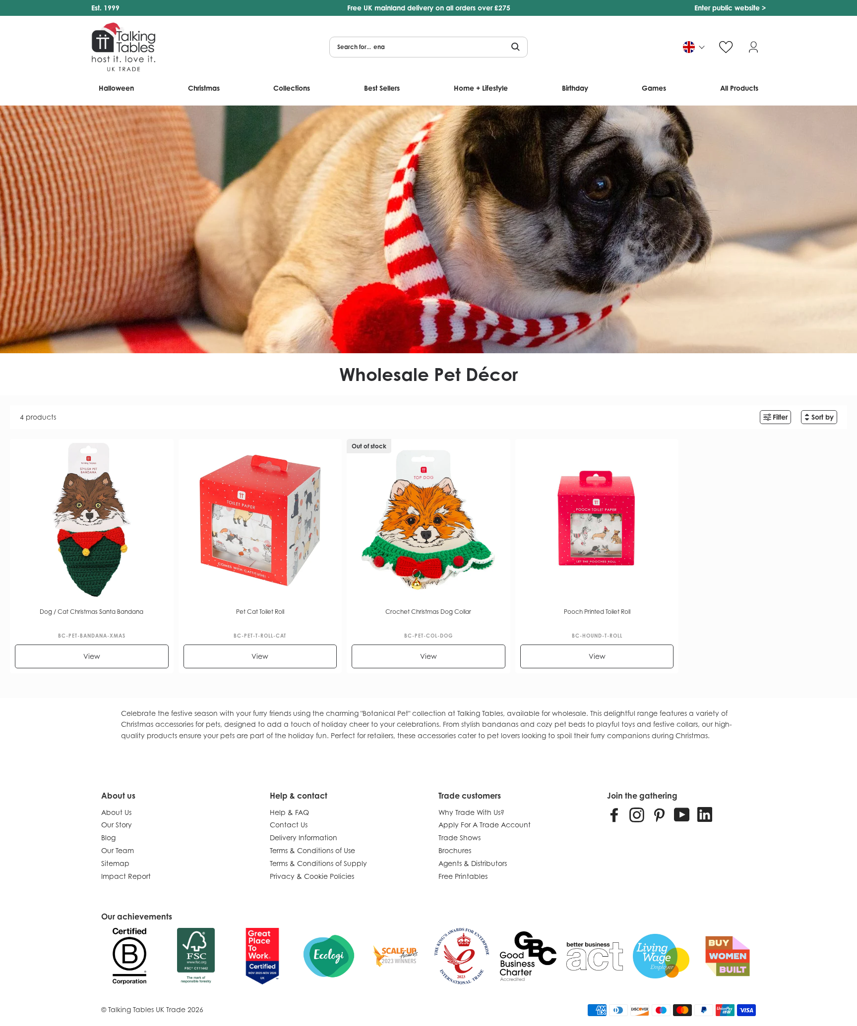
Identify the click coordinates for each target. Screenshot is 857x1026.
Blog (108, 837)
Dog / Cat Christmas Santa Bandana (91, 611)
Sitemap (115, 863)
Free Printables (463, 876)
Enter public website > (730, 7)
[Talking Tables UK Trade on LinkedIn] (704, 814)
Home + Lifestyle (481, 88)
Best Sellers (382, 88)
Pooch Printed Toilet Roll (597, 611)
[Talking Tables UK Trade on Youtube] (682, 814)
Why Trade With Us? (471, 812)
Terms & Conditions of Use (312, 850)
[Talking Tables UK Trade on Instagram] (636, 814)
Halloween (116, 88)
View (91, 656)
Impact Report (126, 876)
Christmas (204, 88)
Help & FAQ (289, 812)
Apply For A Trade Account (484, 824)
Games (654, 88)
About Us (116, 812)
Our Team (117, 850)
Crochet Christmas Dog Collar (428, 611)
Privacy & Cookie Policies (312, 876)
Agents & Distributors (472, 863)
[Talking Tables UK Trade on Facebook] (614, 814)
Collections (291, 88)
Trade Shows (459, 837)
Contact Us (288, 824)
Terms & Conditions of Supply (318, 863)
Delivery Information (303, 837)
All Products (739, 88)
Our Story (116, 824)
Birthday (575, 88)
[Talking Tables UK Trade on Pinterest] (659, 814)
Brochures (454, 850)
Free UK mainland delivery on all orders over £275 (428, 7)
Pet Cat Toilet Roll (260, 611)
